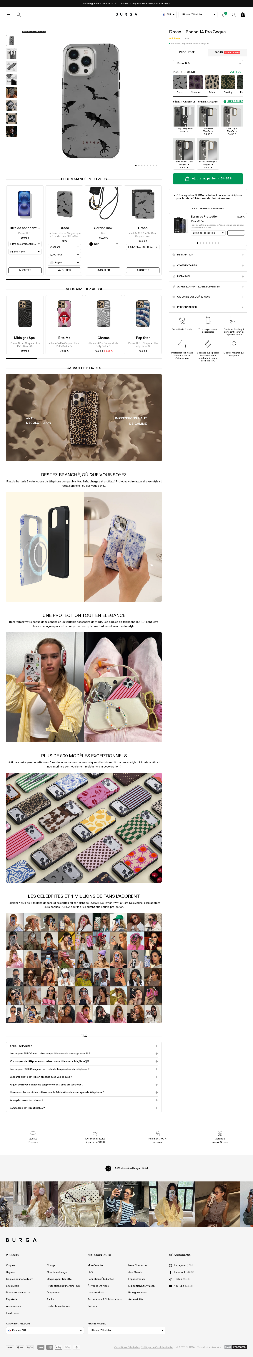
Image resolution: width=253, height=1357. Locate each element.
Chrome (104, 338)
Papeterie (12, 1299)
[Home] (126, 14)
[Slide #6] (153, 165)
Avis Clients (135, 1272)
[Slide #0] (136, 165)
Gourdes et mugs (57, 1272)
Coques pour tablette (59, 1279)
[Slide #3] (144, 165)
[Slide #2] (141, 165)
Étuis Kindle (12, 1286)
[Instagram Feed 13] (35, 1204)
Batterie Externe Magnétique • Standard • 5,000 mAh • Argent (64, 235)
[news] (224, 15)
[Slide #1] (138, 165)
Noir (103, 233)
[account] (234, 15)
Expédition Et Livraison (141, 1286)
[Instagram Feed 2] (172, 1204)
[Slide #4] (147, 165)
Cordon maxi (103, 228)
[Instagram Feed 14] (81, 1204)
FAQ (90, 1272)
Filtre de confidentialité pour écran (34, 228)
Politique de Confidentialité (157, 1347)
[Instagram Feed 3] (217, 1204)
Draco (64, 228)
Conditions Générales (127, 1347)
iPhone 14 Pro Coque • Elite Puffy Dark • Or (25, 345)
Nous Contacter (137, 1265)
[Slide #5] (150, 165)
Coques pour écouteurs (19, 1279)
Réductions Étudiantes (101, 1279)
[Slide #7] (156, 165)
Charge (51, 1265)
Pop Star (143, 338)
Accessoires (13, 1306)
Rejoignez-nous (137, 1292)
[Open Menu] (9, 15)
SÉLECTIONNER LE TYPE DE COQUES (195, 101)
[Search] (19, 15)
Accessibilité (136, 1299)
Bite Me (64, 338)
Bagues (10, 1272)
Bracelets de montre (18, 1292)
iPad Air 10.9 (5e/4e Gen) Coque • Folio (143, 235)
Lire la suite (235, 101)
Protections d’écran (58, 1306)
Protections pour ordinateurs (64, 1286)
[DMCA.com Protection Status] (235, 1347)
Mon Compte (95, 1265)
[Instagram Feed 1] (126, 1204)
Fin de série (12, 1313)
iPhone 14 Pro (25, 233)
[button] (179, 39)
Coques (10, 1265)
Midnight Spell (25, 338)
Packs (227, 52)
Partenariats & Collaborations (105, 1299)
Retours (92, 1306)
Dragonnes (53, 1292)
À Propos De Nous (98, 1286)
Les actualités (96, 1292)
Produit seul (188, 52)
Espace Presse (137, 1279)
